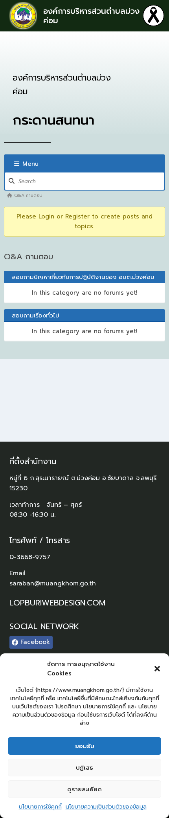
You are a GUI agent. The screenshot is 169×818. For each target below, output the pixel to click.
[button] (157, 669)
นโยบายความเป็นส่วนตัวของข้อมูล (106, 807)
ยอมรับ (84, 746)
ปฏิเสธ (84, 767)
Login (46, 216)
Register (77, 216)
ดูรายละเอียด (84, 789)
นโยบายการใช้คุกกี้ (40, 807)
